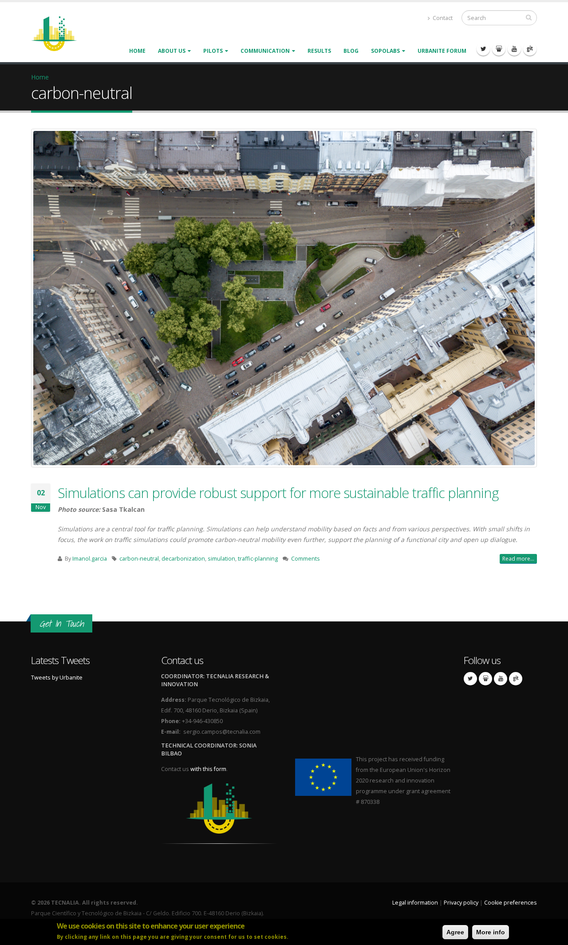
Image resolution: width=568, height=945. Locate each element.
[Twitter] (483, 48)
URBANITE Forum (442, 51)
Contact (442, 18)
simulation (221, 558)
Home (137, 51)
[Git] (529, 48)
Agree (455, 932)
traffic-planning (258, 558)
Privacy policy (461, 902)
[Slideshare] (498, 48)
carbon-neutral (139, 558)
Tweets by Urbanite (57, 677)
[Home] (59, 33)
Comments (305, 558)
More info (490, 932)
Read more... (518, 558)
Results (319, 51)
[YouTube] (514, 48)
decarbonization (183, 558)
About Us (171, 51)
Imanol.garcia (89, 558)
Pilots (213, 51)
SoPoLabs (385, 51)
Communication (265, 51)
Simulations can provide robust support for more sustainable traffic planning (278, 492)
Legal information (415, 902)
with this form (208, 769)
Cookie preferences (510, 902)
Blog (351, 51)
